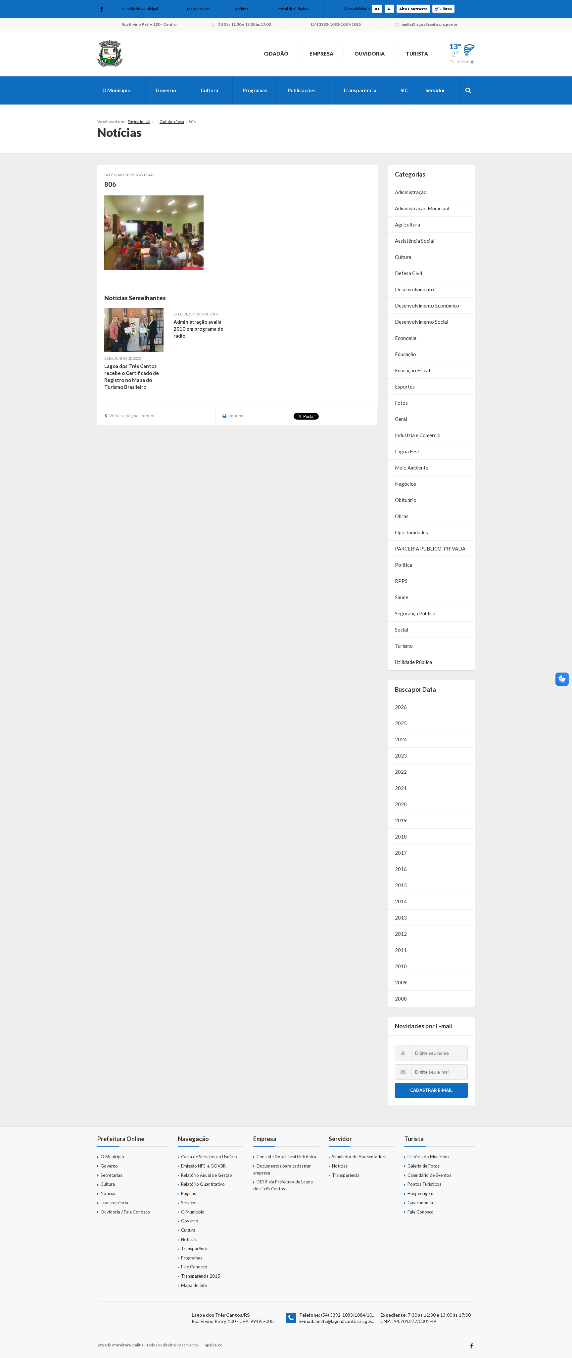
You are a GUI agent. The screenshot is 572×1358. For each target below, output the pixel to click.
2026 (401, 707)
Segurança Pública (415, 613)
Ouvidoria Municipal (140, 8)
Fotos (401, 403)
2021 (401, 788)
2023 (401, 756)
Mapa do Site (198, 8)
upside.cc (213, 1344)
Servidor (435, 90)
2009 (401, 982)
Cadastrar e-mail (431, 1090)
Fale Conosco (194, 1266)
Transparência (359, 90)
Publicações (301, 90)
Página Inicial (139, 121)
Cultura (209, 90)
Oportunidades (411, 532)
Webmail (243, 8)
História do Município (428, 1156)
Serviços (189, 1202)
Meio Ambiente (411, 468)
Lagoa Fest (407, 451)
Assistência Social (414, 241)
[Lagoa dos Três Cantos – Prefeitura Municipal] (109, 53)
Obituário (405, 500)
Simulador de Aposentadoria (360, 1156)
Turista (417, 54)
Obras (401, 516)
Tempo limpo (459, 61)
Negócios (405, 484)
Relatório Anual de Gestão (206, 1175)
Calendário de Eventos (429, 1175)
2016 (401, 869)
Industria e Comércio (418, 435)
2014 (401, 901)
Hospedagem (420, 1193)
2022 (401, 772)
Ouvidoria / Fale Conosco (125, 1211)
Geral (401, 419)
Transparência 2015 (200, 1276)
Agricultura (407, 224)
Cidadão (276, 54)
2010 (401, 966)
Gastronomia (420, 1202)
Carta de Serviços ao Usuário (209, 1156)
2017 (401, 853)
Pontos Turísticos (424, 1184)
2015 (401, 885)
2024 (401, 739)
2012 (401, 934)
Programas (255, 90)
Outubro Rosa (172, 121)
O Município (116, 90)
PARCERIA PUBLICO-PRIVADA (430, 549)
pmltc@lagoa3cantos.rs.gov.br (346, 1321)
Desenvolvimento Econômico (427, 306)
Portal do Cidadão (293, 8)
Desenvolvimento (414, 289)
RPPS (401, 581)
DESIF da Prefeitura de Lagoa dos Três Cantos (283, 1185)
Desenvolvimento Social (421, 322)
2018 (401, 837)
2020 (401, 804)
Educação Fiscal (412, 370)
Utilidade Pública (413, 662)
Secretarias (111, 1175)
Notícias (108, 1193)
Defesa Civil (408, 273)
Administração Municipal (422, 208)
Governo (166, 90)
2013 (401, 918)
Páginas (188, 1193)
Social (401, 630)
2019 (401, 820)
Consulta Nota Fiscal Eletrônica (286, 1156)
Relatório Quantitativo (203, 1184)
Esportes (405, 387)
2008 (401, 999)
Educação (405, 354)
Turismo (404, 646)
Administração (411, 192)
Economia (405, 338)
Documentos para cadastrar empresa (282, 1169)
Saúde (401, 597)
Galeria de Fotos (423, 1166)
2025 (401, 723)
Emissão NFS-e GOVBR (203, 1166)
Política (403, 565)
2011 (401, 950)
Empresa (321, 54)
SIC (404, 90)
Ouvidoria (370, 54)
